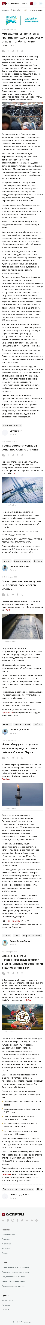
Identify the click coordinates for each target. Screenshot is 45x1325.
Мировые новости (12, 425)
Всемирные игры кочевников (18, 1189)
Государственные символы (13, 1277)
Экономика (6, 1248)
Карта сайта (7, 1300)
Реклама (5, 1309)
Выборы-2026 (16, 10)
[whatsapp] (7, 51)
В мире (6, 936)
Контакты (6, 1305)
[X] (22, 51)
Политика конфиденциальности (15, 1272)
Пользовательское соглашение (15, 1267)
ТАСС (15, 473)
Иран (16, 936)
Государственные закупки (13, 1286)
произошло (7, 712)
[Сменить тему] (33, 4)
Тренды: (5, 10)
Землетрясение (22, 561)
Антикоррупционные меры (13, 1281)
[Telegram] (12, 51)
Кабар (28, 1000)
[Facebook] (17, 51)
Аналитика (6, 1244)
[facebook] (17, 1220)
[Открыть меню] (41, 3)
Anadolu (5, 779)
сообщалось (14, 921)
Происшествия (8, 1234)
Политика (6, 1239)
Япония (7, 561)
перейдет (6, 1174)
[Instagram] (3, 51)
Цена (39, 1189)
